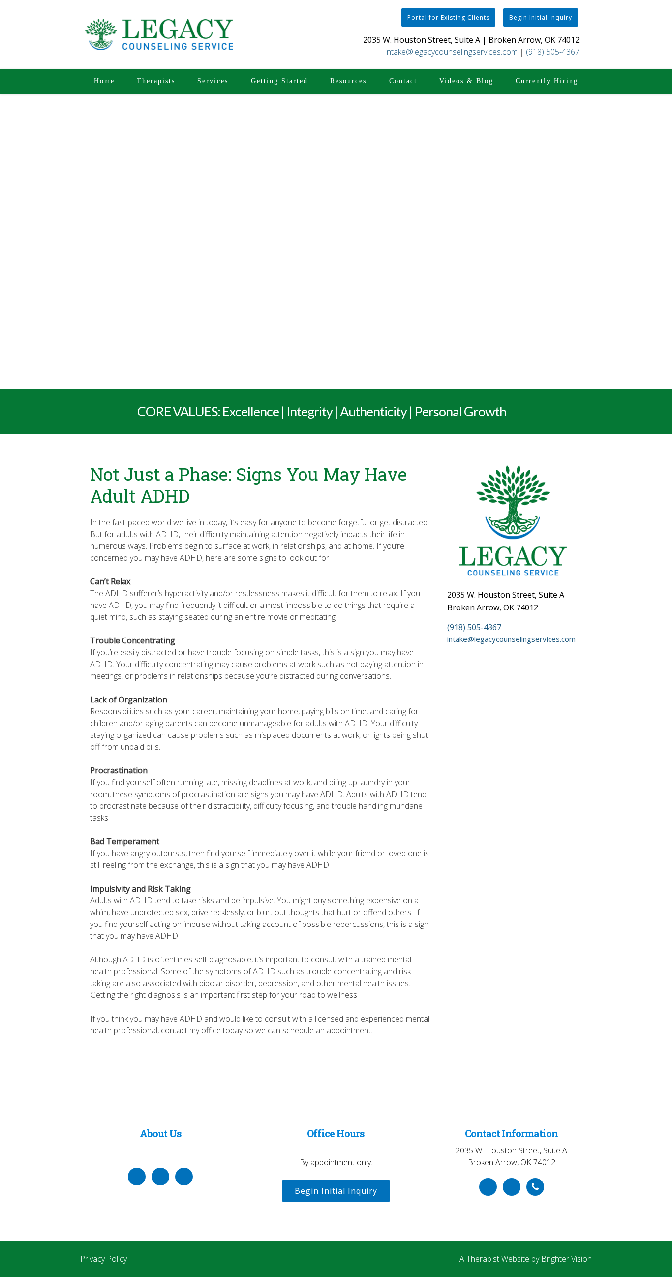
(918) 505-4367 (553, 51)
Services (212, 81)
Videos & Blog (466, 81)
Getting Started (279, 81)
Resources (348, 81)
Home (104, 81)
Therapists (156, 81)
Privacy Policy (103, 1258)
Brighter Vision (566, 1258)
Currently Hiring (547, 81)
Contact (403, 81)
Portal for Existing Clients (448, 17)
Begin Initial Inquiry (540, 17)
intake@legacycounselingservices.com (451, 51)
